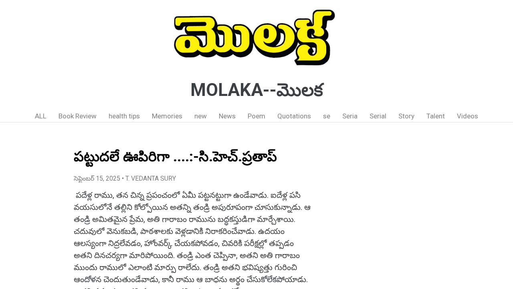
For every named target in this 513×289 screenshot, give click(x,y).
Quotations (294, 116)
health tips (124, 116)
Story (406, 116)
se (326, 116)
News (227, 116)
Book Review (78, 116)
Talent (435, 116)
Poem (256, 116)
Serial (378, 116)
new (200, 116)
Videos (467, 116)
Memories (167, 116)
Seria (349, 116)
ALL (40, 116)
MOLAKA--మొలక (256, 89)
